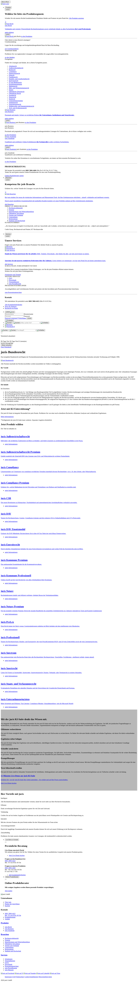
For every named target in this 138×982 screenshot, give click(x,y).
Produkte (5, 923)
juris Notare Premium (12, 606)
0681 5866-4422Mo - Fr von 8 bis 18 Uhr (13, 914)
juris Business (9, 929)
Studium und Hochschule (13, 951)
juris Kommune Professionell (16, 575)
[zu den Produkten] (9, 36)
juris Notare (7, 591)
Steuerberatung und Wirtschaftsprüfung (17, 942)
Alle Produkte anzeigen (76, 18)
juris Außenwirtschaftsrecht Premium (20, 452)
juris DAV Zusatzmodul (13, 529)
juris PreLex (7, 622)
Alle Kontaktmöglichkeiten (13, 305)
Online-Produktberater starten (14, 176)
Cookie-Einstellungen (31, 977)
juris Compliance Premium (15, 482)
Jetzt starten (8, 891)
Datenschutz (20, 977)
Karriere (7, 906)
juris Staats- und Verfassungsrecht (18, 683)
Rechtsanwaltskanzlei (12, 938)
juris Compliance (10, 467)
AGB (14, 977)
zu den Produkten (26, 36)
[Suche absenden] (17, 323)
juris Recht (8, 927)
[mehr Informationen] (69, 432)
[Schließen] (9, 320)
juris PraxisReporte (11, 968)
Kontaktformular (10, 917)
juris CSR (6, 498)
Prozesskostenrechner (12, 966)
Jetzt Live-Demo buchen (8, 783)
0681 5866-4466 (10, 868)
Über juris (8, 902)
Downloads (8, 964)
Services (4, 955)
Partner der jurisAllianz (12, 904)
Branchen (5, 934)
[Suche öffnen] (9, 323)
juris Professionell (10, 637)
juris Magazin (9, 970)
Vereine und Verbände (12, 945)
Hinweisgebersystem (45, 977)
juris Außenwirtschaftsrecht (15, 436)
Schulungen (8, 959)
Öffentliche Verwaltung (12, 944)
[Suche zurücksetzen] (44, 323)
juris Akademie (9, 930)
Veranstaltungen (10, 961)
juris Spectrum (8, 652)
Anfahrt (7, 919)
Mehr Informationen (7, 417)
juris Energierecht (10, 544)
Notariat (7, 940)
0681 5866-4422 (10, 861)
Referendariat (9, 949)
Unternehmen (9, 947)
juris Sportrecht (9, 668)
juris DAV (6, 513)
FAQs (7, 962)
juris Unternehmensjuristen (15, 699)
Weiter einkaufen (6, 345)
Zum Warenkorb (6, 347)
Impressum (8, 977)
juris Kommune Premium (14, 560)
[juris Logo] (5, 4)
